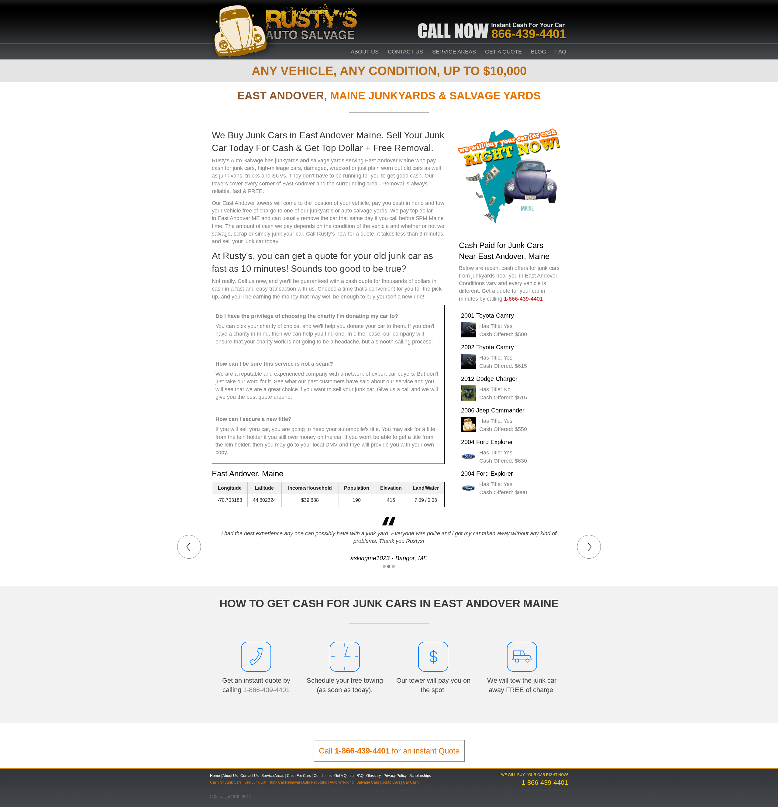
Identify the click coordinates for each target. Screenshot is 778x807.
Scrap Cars (391, 782)
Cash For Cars (299, 776)
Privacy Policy (395, 776)
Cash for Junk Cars (226, 782)
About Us (365, 52)
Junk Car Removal (284, 782)
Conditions (323, 776)
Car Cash (411, 782)
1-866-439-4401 (266, 690)
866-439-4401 (528, 33)
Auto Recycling (314, 782)
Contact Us (405, 52)
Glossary (373, 776)
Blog (538, 52)
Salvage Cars (367, 782)
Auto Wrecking (342, 782)
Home (215, 776)
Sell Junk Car (255, 782)
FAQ (560, 52)
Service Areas (454, 52)
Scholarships (420, 776)
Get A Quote (503, 52)
